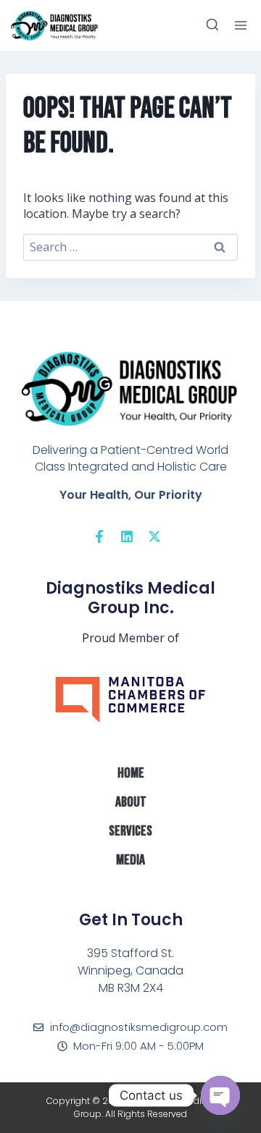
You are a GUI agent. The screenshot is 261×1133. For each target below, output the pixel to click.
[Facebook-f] (99, 536)
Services (130, 831)
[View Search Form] (212, 25)
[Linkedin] (126, 536)
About (130, 802)
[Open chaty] (220, 1095)
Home (130, 773)
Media (130, 860)
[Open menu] (240, 25)
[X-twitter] (154, 536)
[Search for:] (130, 247)
